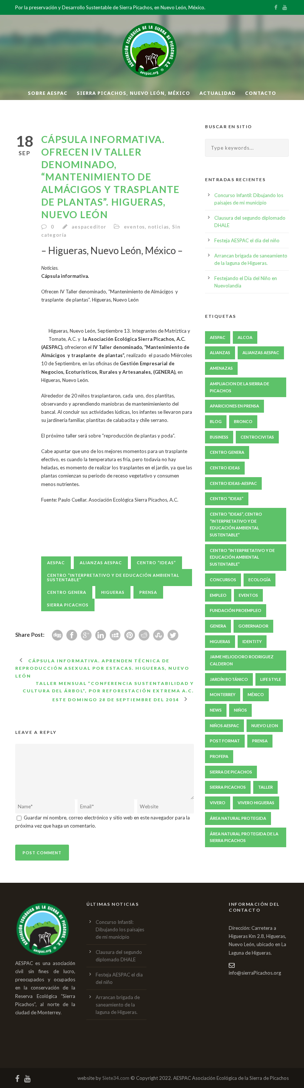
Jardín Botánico (229, 679)
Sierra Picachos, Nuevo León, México (133, 93)
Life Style (270, 679)
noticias (158, 227)
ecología (259, 579)
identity (252, 641)
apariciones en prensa (234, 405)
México (256, 694)
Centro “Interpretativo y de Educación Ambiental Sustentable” (113, 577)
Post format (225, 740)
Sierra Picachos (68, 604)
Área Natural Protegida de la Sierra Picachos (244, 837)
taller (265, 787)
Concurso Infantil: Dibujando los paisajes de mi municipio (120, 929)
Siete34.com (115, 1078)
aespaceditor (89, 227)
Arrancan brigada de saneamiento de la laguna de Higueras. (118, 1004)
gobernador (253, 625)
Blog (216, 421)
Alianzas (220, 352)
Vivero (217, 802)
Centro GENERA (66, 592)
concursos (223, 579)
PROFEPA (219, 756)
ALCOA (245, 337)
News (216, 710)
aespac (56, 562)
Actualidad (217, 93)
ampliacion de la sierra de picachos (239, 387)
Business (219, 437)
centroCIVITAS (257, 437)
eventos (134, 227)
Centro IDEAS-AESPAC (233, 483)
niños (240, 710)
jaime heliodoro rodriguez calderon (242, 660)
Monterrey (222, 694)
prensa (148, 592)
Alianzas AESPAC (101, 562)
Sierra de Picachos (231, 771)
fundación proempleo (235, 610)
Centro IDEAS (225, 467)
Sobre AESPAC (47, 93)
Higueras (113, 592)
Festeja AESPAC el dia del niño (247, 240)
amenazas (221, 368)
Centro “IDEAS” (156, 562)
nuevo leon (264, 725)
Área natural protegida (238, 818)
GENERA (218, 625)
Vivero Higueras (256, 802)
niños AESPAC (224, 725)
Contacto (260, 93)
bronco (243, 421)
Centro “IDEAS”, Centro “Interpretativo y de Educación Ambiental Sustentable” (236, 524)
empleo (218, 595)
